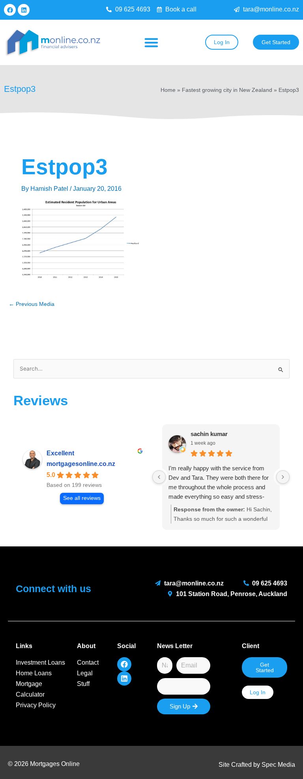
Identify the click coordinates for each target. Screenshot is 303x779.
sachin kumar (209, 433)
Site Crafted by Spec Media (257, 764)
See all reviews (82, 498)
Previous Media (31, 304)
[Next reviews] (283, 477)
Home (168, 90)
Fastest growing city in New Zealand (227, 90)
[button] (151, 43)
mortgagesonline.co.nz (81, 463)
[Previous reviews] (159, 477)
